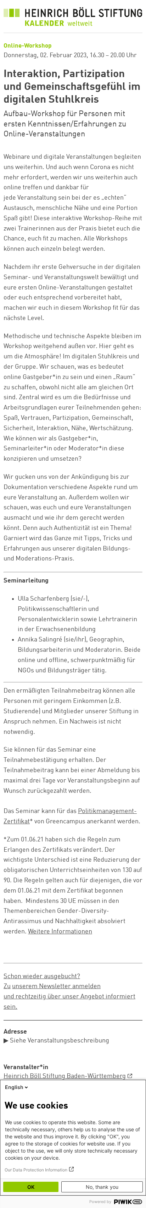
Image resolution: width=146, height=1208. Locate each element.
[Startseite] (73, 18)
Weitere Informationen (60, 931)
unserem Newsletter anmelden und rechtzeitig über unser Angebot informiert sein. (69, 996)
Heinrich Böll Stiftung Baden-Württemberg (65, 1076)
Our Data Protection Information (36, 1169)
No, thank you (102, 1187)
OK (30, 1187)
